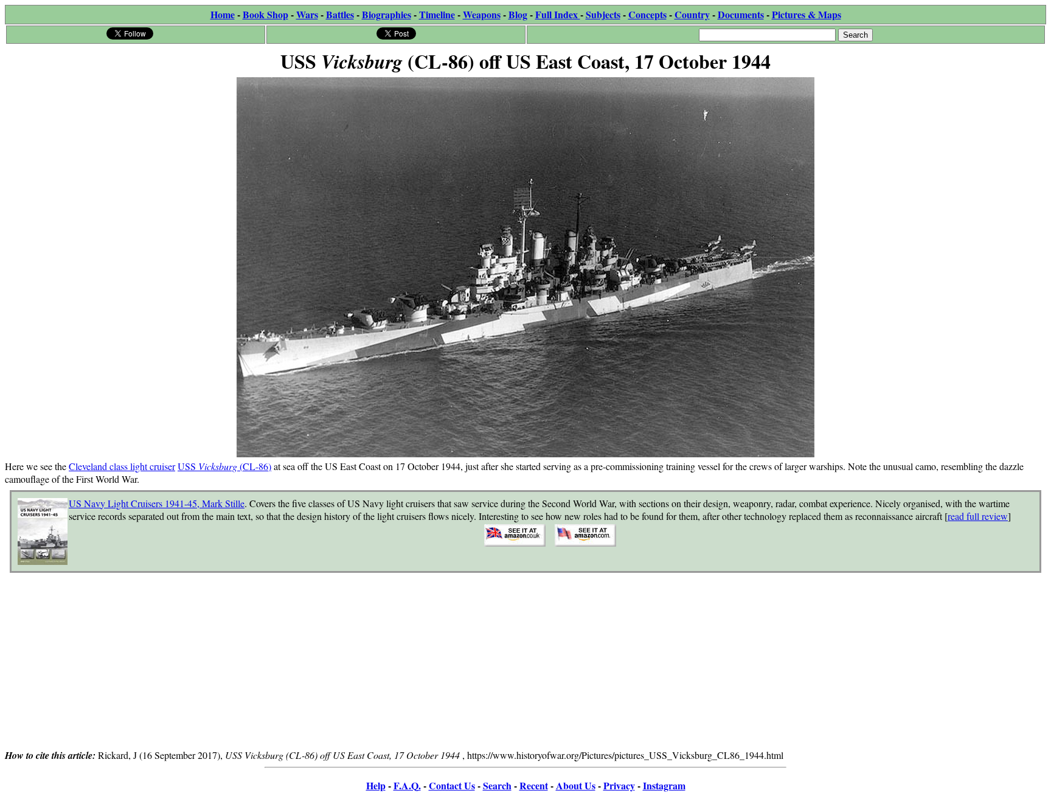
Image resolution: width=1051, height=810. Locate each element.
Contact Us (452, 785)
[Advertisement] (525, 663)
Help (376, 785)
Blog (517, 14)
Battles (340, 14)
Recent (533, 785)
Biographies (386, 14)
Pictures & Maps (806, 14)
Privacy (619, 785)
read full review (978, 516)
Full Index (557, 14)
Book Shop (265, 14)
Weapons (482, 14)
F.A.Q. (407, 785)
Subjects (603, 14)
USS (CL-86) (224, 466)
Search (497, 785)
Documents (741, 14)
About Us (575, 785)
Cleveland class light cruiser (122, 466)
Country (692, 14)
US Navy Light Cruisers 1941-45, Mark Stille (157, 503)
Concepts (647, 14)
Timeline (437, 14)
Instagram (664, 785)
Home (222, 14)
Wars (307, 14)
